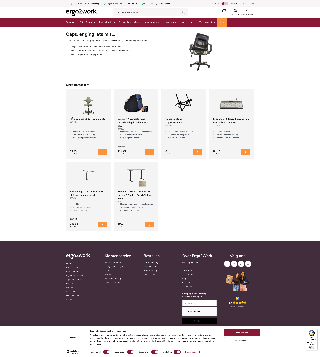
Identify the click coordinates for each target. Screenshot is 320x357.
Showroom (187, 270)
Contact (108, 270)
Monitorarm (171, 22)
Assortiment (188, 274)
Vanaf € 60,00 (79, 3)
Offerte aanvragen (152, 262)
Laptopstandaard (151, 22)
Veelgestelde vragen (114, 266)
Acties (222, 22)
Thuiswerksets (206, 22)
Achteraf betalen (112, 282)
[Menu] (316, 330)
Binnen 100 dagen (157, 3)
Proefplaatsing (150, 270)
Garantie (109, 274)
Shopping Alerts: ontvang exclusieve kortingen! (194, 295)
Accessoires (188, 22)
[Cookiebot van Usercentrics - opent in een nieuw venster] (73, 352)
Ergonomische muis (128, 22)
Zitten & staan (86, 22)
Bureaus (70, 22)
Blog (184, 278)
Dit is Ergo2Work (190, 262)
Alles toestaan (242, 332)
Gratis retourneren (113, 262)
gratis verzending (92, 3)
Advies (185, 266)
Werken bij (187, 286)
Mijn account (149, 274)
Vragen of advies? (113, 3)
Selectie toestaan (242, 341)
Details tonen (191, 352)
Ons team (186, 282)
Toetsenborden (106, 22)
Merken (69, 287)
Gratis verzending (113, 278)
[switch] (130, 352)
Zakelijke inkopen (151, 266)
